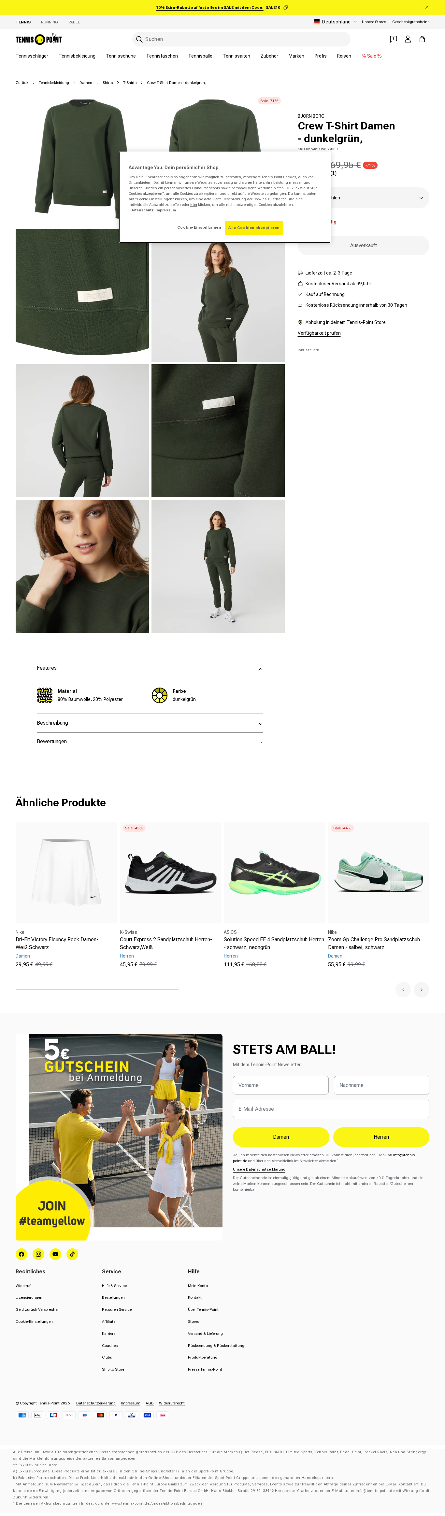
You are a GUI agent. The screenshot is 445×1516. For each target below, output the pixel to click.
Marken (296, 56)
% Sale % (372, 56)
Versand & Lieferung (205, 1333)
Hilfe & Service (114, 1285)
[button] (403, 990)
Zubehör (269, 56)
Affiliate (108, 1321)
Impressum (130, 1403)
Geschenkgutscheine (410, 22)
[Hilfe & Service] (393, 39)
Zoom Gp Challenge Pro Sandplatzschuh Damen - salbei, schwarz (374, 943)
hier (193, 204)
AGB (150, 1403)
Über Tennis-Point (203, 1309)
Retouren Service (117, 1309)
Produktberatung (202, 1357)
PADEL (74, 22)
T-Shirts (129, 82)
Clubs (107, 1357)
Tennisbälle (200, 56)
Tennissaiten (236, 56)
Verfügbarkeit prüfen (319, 333)
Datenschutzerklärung (96, 1403)
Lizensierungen (29, 1297)
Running (49, 22)
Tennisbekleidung (77, 56)
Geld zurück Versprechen (38, 1309)
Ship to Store (113, 1369)
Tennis (23, 22)
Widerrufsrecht (172, 1403)
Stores (193, 1321)
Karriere (108, 1333)
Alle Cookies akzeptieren (254, 227)
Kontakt (195, 1297)
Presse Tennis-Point (205, 1369)
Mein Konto (198, 1285)
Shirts (108, 82)
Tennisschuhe (121, 56)
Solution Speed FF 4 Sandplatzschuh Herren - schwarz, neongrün (274, 943)
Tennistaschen (162, 56)
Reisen (344, 56)
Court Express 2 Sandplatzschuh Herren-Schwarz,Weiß (166, 943)
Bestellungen (113, 1297)
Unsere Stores (374, 22)
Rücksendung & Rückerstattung (216, 1345)
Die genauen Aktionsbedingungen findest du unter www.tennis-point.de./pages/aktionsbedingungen (109, 1503)
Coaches (110, 1345)
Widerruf (23, 1285)
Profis (321, 56)
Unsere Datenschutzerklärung (259, 1169)
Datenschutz (142, 210)
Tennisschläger (32, 56)
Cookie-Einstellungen (34, 1321)
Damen (85, 82)
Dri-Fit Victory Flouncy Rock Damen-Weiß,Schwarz (57, 943)
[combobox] (241, 39)
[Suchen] (139, 39)
